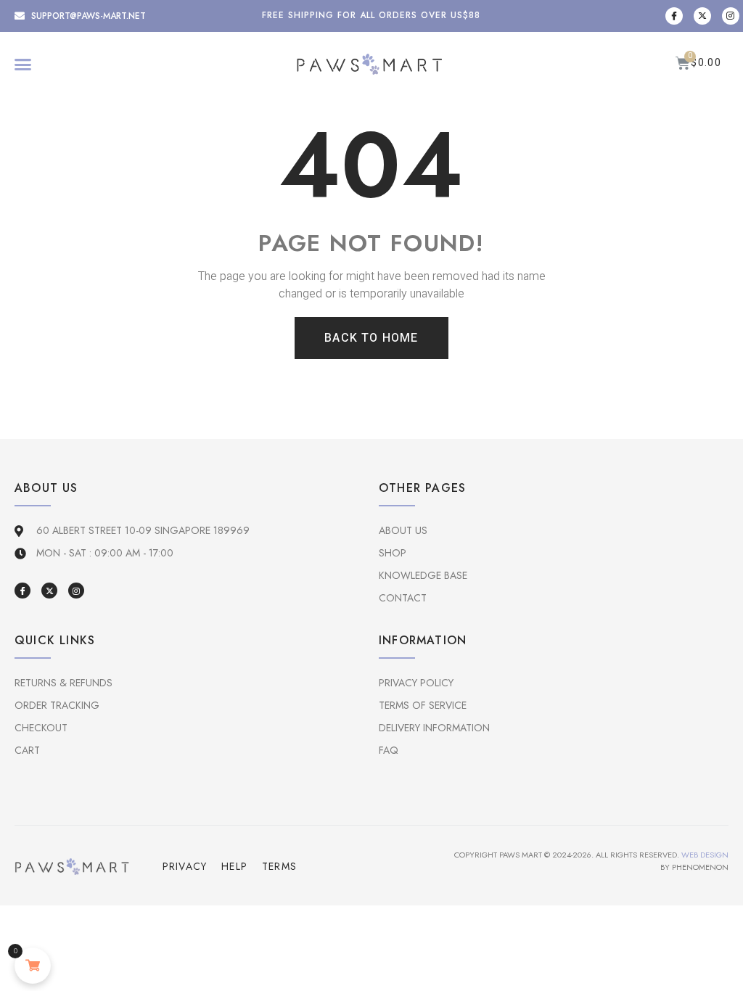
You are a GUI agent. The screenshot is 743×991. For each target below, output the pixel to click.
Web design (704, 854)
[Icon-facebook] (674, 16)
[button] (23, 64)
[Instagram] (730, 16)
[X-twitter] (702, 16)
